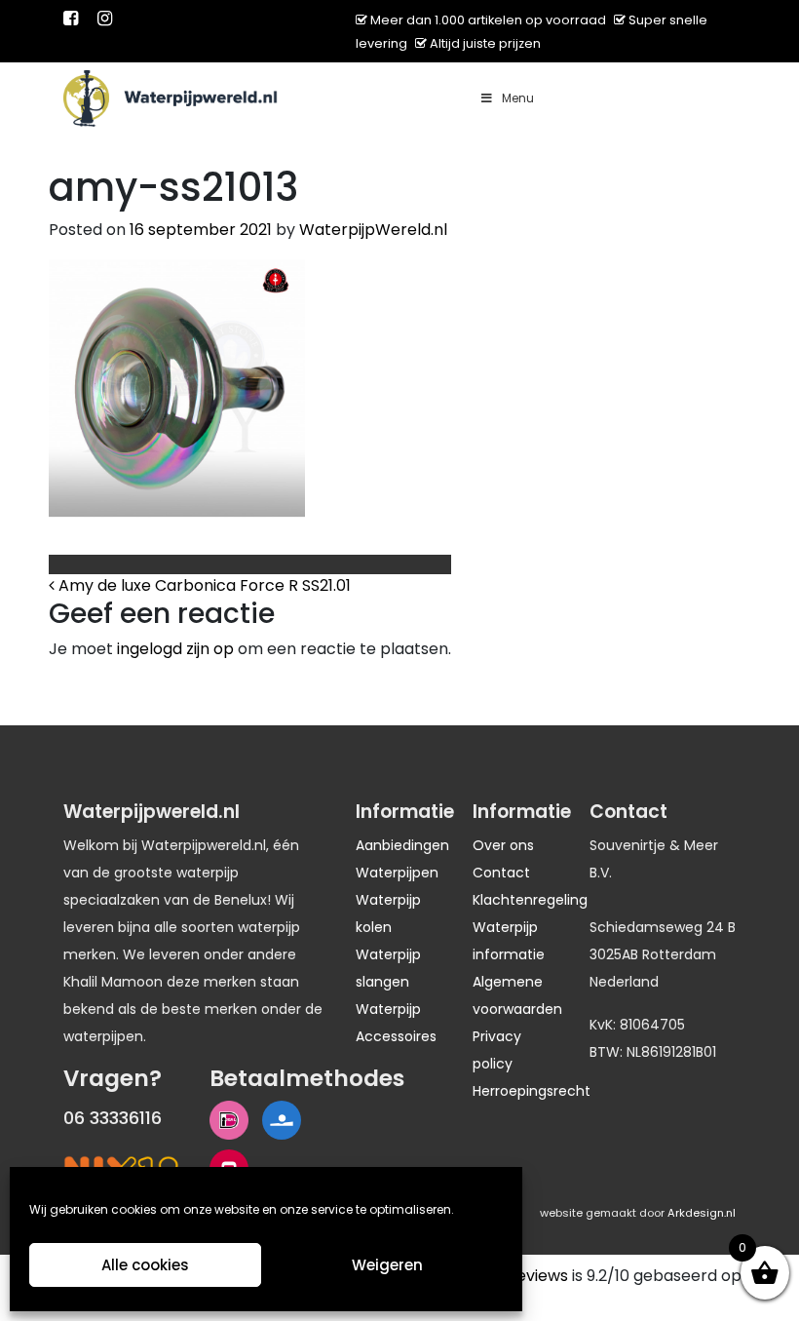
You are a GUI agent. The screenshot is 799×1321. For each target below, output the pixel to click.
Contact (501, 872)
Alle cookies (145, 1265)
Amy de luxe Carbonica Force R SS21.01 (203, 585)
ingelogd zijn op (175, 649)
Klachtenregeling (530, 900)
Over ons (503, 845)
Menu (518, 98)
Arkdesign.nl (701, 1213)
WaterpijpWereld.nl (373, 229)
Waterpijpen (397, 872)
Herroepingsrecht (531, 1091)
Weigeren (387, 1265)
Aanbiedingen (402, 845)
